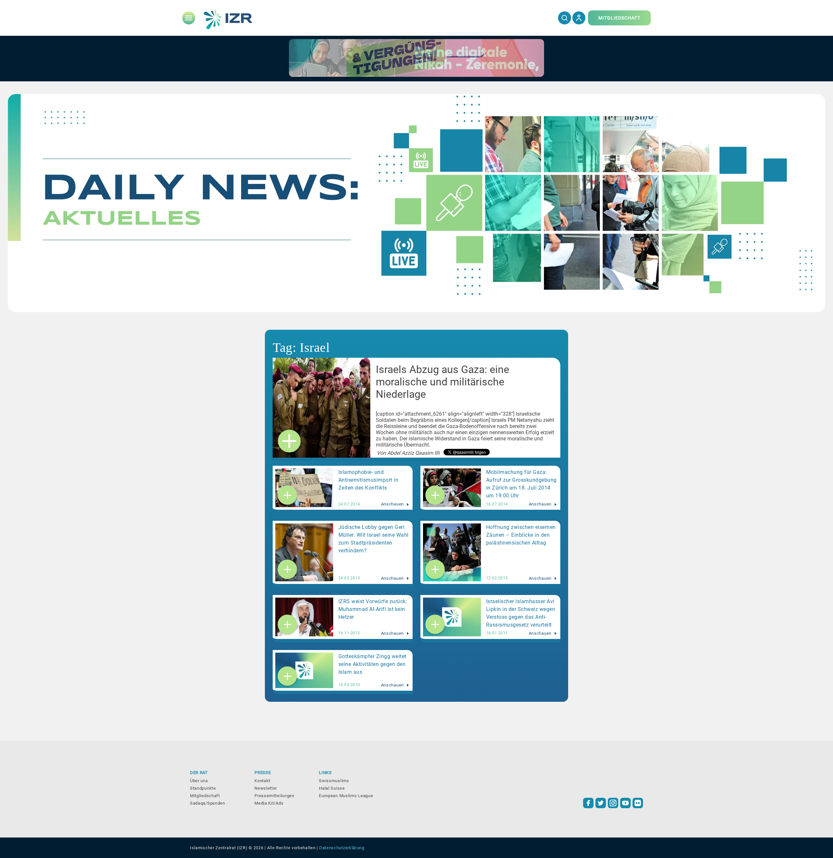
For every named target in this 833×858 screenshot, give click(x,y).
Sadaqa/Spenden (207, 803)
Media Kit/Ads (268, 803)
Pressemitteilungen (274, 795)
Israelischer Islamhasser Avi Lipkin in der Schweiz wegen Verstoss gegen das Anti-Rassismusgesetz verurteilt (520, 613)
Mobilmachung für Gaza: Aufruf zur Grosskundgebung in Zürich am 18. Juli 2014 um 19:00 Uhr (521, 484)
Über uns (199, 780)
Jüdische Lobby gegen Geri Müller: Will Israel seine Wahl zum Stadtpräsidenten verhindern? (373, 539)
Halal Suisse (332, 788)
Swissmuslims (334, 780)
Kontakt (262, 780)
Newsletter (265, 788)
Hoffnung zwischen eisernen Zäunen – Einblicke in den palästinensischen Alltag (521, 535)
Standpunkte (203, 788)
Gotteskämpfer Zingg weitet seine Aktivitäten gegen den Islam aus (372, 664)
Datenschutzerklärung (341, 847)
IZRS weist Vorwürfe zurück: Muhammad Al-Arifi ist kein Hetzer (372, 609)
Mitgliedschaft (205, 795)
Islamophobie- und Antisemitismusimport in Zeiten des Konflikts (368, 480)
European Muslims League (346, 795)
